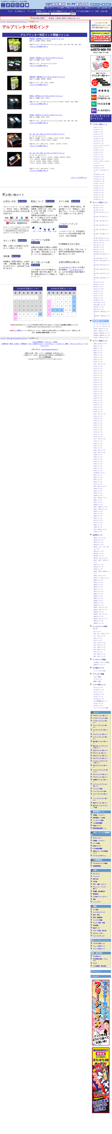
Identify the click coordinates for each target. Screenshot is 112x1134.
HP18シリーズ (98, 569)
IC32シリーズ (98, 384)
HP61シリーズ (98, 580)
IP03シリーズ (98, 477)
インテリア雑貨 (97, 920)
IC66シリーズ (98, 421)
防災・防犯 (96, 915)
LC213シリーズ (98, 159)
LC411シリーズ (98, 183)
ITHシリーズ (98, 491)
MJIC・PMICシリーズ (101, 507)
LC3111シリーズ (99, 168)
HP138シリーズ (98, 556)
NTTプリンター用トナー (100, 777)
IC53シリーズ (98, 405)
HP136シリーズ (98, 553)
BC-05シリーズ (98, 208)
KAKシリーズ (98, 493)
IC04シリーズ (98, 362)
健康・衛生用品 (96, 953)
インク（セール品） (100, 671)
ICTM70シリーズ (99, 473)
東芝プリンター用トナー (100, 803)
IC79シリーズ (98, 441)
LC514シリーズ (98, 197)
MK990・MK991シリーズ (102, 335)
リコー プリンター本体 (101, 708)
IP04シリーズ (98, 479)
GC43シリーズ (98, 705)
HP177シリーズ (98, 564)
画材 (94, 899)
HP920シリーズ (98, 605)
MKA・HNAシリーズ (100, 509)
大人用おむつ (20, 11)
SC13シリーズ (98, 520)
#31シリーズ (98, 640)
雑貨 (95, 906)
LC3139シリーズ (99, 181)
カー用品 (95, 909)
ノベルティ (95, 976)
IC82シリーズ (98, 448)
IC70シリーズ (98, 427)
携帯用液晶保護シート (99, 828)
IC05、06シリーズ (99, 364)
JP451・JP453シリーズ (101, 331)
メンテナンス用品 (99, 659)
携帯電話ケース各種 (99, 818)
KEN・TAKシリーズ (100, 498)
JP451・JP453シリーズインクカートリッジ (46, 96)
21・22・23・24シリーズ (102, 324)
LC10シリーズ (98, 134)
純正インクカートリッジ (100, 940)
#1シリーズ (97, 631)
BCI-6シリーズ (98, 286)
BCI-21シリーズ (99, 249)
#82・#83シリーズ (99, 656)
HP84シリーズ (98, 596)
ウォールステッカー (99, 936)
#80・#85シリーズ (99, 654)
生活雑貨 (95, 925)
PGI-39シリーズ (98, 307)
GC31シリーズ (98, 692)
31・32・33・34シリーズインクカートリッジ (47, 153)
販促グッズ (96, 928)
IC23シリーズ (98, 375)
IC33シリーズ (98, 387)
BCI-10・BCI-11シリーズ (101, 240)
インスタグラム (75, 270)
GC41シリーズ (98, 696)
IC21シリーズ (98, 371)
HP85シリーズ (98, 598)
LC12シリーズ (98, 147)
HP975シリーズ (98, 621)
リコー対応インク (99, 685)
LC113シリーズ (98, 143)
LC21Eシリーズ (99, 165)
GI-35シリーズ (98, 296)
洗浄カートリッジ (99, 664)
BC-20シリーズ (98, 210)
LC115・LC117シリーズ (101, 145)
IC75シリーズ (98, 434)
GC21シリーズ (98, 687)
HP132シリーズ (98, 551)
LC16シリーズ (98, 152)
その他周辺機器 (97, 823)
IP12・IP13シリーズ (100, 486)
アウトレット (96, 971)
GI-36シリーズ (98, 298)
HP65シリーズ (98, 587)
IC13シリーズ (98, 368)
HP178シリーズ (98, 567)
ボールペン (96, 874)
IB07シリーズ (98, 350)
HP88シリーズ (98, 600)
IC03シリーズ (98, 359)
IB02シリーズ (98, 346)
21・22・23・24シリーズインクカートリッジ (47, 134)
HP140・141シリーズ (100, 558)
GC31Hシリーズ (99, 694)
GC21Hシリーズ (99, 690)
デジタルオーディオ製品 (100, 863)
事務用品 (95, 894)
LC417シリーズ (98, 192)
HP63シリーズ (98, 585)
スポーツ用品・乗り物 (99, 930)
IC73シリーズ (98, 430)
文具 (97, 11)
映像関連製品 (97, 866)
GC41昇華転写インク (100, 701)
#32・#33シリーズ (99, 643)
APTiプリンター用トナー (100, 715)
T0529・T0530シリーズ (101, 337)
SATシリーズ (98, 518)
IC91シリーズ (98, 459)
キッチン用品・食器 (99, 923)
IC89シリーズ (98, 455)
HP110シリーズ (98, 540)
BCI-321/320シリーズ (100, 258)
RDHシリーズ (98, 516)
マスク (10, 11)
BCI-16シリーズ (99, 245)
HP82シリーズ (98, 594)
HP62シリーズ (98, 582)
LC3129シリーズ (99, 174)
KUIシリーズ (98, 502)
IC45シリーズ (98, 396)
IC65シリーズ (98, 418)
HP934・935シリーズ (100, 609)
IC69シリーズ (98, 425)
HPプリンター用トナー (100, 753)
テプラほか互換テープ (84, 11)
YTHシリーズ (98, 532)
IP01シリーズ (98, 475)
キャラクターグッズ (99, 912)
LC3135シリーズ (99, 179)
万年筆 (95, 881)
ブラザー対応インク (100, 124)
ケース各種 (96, 843)
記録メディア (97, 825)
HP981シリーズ (98, 623)
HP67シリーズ (98, 589)
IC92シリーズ (98, 461)
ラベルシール (98, 679)
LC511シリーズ (98, 195)
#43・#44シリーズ (99, 647)
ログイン (95, 25)
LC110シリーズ (98, 138)
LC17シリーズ (98, 154)
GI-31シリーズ (98, 293)
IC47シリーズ (98, 400)
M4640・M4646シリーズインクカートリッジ (47, 39)
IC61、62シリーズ (99, 414)
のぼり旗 (103, 11)
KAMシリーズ (98, 495)
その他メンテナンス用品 (101, 662)
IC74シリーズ (98, 432)
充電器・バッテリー (99, 815)
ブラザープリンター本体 (100, 718)
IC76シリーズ (98, 436)
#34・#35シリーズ (99, 645)
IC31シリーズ (98, 382)
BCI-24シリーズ (99, 252)
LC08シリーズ (98, 129)
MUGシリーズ (98, 511)
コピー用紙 (97, 677)
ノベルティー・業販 (61, 344)
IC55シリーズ (98, 407)
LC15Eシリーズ (99, 150)
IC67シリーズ (98, 423)
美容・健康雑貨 (97, 917)
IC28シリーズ (98, 377)
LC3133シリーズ (99, 177)
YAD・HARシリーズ (100, 529)
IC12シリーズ (98, 366)
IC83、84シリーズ (99, 450)
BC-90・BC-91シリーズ (101, 238)
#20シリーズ (98, 638)
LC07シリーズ (98, 127)
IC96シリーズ (98, 468)
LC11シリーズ (98, 136)
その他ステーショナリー (100, 896)
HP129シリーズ (98, 544)
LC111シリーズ (98, 141)
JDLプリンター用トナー (100, 758)
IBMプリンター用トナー (100, 756)
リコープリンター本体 (99, 791)
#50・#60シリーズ (99, 649)
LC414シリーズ (98, 188)
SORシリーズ (98, 525)
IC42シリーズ (98, 393)
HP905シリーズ (98, 603)
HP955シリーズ (98, 616)
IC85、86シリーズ (99, 452)
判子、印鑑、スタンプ (99, 884)
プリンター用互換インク (36, 11)
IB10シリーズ (98, 355)
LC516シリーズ (98, 199)
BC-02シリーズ (98, 205)
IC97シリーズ (98, 470)
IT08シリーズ (98, 488)
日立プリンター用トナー (100, 750)
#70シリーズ (98, 652)
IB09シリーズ (98, 353)
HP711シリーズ (98, 591)
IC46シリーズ (98, 398)
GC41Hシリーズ (99, 699)
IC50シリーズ (98, 402)
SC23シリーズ (98, 522)
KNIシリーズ (98, 500)
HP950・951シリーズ (100, 614)
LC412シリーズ (98, 186)
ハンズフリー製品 (98, 820)
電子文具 (95, 879)
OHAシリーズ (98, 513)
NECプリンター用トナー (100, 774)
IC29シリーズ (98, 380)
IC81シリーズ (98, 445)
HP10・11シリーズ (100, 538)
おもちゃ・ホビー (98, 933)
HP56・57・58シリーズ (101, 578)
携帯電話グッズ (98, 812)
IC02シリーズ (98, 357)
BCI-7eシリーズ (99, 289)
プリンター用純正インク (57, 11)
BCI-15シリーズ (99, 242)
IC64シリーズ (98, 416)
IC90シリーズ (98, 457)
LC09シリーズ (98, 132)
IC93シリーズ (98, 464)
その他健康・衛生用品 (99, 966)
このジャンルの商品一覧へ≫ (39, 46)
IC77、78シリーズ (99, 439)
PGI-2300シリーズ (99, 305)
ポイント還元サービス (35, 344)
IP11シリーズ (98, 484)
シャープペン (97, 902)
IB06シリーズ (98, 348)
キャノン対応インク (100, 202)
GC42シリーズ (98, 703)
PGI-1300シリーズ (99, 302)
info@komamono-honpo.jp (49, 349)
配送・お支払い (15, 344)
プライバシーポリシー (77, 344)
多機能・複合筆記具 (99, 891)
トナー (71, 11)
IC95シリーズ (98, 466)
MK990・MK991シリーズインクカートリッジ (47, 77)
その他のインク (98, 668)
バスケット (48, 342)
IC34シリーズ (98, 389)
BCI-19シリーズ (99, 247)
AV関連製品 (97, 860)
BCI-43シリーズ (99, 284)
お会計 (55, 342)
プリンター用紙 (98, 674)
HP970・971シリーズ (100, 619)
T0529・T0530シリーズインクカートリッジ (46, 58)
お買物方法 (5, 344)
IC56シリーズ (98, 409)
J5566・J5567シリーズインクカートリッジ (46, 115)
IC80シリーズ (98, 443)
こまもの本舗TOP (37, 342)
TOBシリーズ (98, 527)
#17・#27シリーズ (99, 636)
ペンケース (96, 876)
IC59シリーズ (98, 411)
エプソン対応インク (100, 341)
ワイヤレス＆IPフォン (99, 855)
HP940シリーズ (98, 612)
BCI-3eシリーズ (99, 282)
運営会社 (24, 344)
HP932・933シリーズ (100, 607)
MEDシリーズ (98, 504)
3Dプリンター (97, 838)
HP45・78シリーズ (100, 575)
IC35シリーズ (98, 391)
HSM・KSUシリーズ (100, 344)
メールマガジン (65, 267)
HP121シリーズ (98, 542)
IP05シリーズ (98, 482)
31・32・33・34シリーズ (102, 326)
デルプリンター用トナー (100, 734)
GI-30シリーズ (98, 291)
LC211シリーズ (98, 157)
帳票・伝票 (97, 681)
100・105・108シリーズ (101, 633)
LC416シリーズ (98, 190)
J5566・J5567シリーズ (101, 328)
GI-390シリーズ (98, 300)
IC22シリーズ (98, 373)
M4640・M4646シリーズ (101, 333)
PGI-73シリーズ (98, 309)
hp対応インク (98, 535)
